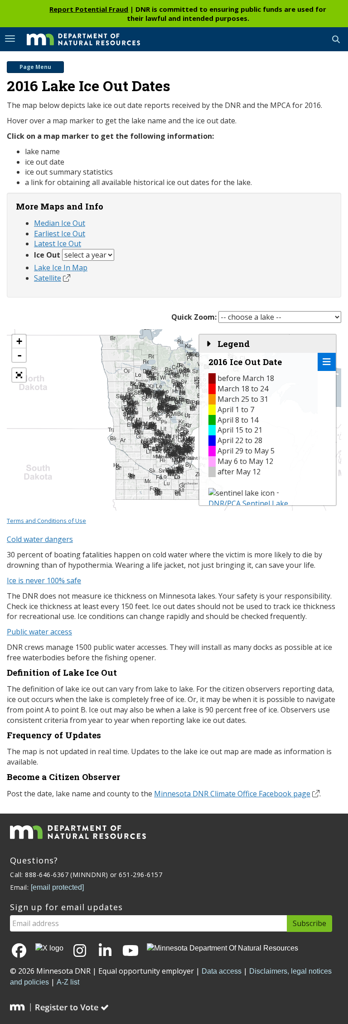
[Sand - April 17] (167, 373)
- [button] (19, 355)
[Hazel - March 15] (150, 410)
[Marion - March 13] (159, 457)
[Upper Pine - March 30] (187, 416)
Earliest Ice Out (59, 234)
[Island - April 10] (193, 410)
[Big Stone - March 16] (113, 439)
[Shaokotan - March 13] (118, 468)
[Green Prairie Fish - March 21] (159, 419)
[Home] (76, 38)
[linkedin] (105, 951)
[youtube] (130, 951)
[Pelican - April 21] (190, 359)
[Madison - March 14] (171, 475)
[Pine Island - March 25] (152, 418)
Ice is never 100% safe (44, 580)
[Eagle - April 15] (189, 402)
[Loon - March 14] (177, 478)
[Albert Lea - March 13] (181, 491)
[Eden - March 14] (156, 441)
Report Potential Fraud (88, 9)
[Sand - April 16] (195, 372)
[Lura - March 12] (166, 484)
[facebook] (19, 951)
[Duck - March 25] (148, 397)
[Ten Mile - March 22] (126, 418)
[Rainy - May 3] (180, 342)
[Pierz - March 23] (164, 423)
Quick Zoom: (194, 317)
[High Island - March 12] (162, 461)
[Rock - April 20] (185, 376)
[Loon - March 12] (163, 477)
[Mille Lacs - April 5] (174, 415)
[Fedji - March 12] (159, 478)
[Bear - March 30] (180, 415)
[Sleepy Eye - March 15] (152, 471)
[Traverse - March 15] (111, 430)
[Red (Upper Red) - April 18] (151, 357)
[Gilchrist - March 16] (139, 437)
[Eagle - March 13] (168, 457)
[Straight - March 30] (141, 393)
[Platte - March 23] (168, 417)
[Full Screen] (19, 375)
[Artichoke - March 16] (123, 441)
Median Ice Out (59, 223)
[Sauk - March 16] (147, 428)
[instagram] (80, 951)
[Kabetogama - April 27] (188, 346)
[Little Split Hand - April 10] (178, 390)
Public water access (39, 632)
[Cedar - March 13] (177, 463)
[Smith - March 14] (132, 478)
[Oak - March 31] (127, 371)
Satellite (47, 278)
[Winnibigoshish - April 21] (163, 378)
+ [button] (19, 341)
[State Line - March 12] (178, 494)
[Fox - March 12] (152, 489)
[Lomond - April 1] (138, 376)
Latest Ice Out (57, 244)
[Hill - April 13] (175, 392)
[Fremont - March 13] (176, 438)
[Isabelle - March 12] (191, 458)
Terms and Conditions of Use (46, 521)
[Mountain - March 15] (147, 482)
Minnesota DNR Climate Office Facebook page (232, 794)
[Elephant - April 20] (193, 355)
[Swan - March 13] (161, 471)
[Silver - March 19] (119, 397)
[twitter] (49, 948)
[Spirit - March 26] (144, 399)
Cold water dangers (40, 539)
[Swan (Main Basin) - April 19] (184, 382)
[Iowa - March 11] (157, 494)
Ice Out (47, 255)
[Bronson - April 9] (113, 339)
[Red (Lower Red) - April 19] (146, 362)
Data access (222, 971)
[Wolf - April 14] (153, 379)
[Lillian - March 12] (149, 452)
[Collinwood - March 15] (161, 449)
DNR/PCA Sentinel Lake (248, 503)
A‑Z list (68, 982)
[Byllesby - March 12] (188, 465)
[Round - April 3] (184, 401)
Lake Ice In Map (60, 268)
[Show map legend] (327, 362)
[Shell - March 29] (137, 393)
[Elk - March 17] (130, 425)
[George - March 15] (181, 441)
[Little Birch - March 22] (151, 428)
